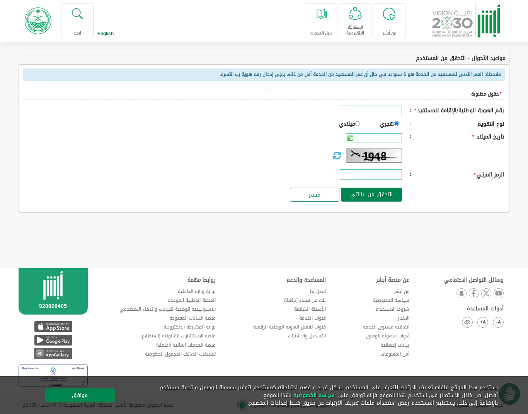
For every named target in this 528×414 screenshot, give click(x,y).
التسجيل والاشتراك (307, 336)
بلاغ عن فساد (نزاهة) (305, 300)
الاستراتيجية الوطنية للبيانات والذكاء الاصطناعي (167, 309)
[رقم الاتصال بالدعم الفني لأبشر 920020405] (53, 301)
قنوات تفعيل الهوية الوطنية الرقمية (289, 327)
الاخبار (403, 318)
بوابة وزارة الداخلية (197, 291)
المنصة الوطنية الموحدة (192, 300)
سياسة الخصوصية (391, 300)
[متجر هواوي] (53, 353)
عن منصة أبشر (392, 280)
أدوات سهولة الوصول (387, 336)
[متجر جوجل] (53, 340)
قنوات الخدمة (312, 318)
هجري (387, 124)
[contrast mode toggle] (467, 322)
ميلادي (347, 124)
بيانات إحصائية (395, 345)
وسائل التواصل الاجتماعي (474, 280)
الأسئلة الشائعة (310, 309)
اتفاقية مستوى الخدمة (386, 327)
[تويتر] (485, 293)
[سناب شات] (461, 293)
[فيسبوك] (473, 293)
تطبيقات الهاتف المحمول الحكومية (180, 354)
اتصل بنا (318, 291)
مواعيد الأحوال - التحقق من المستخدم (461, 58)
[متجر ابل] (53, 326)
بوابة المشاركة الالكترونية (190, 327)
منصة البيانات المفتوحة (192, 318)
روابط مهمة (201, 280)
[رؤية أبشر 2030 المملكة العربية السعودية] (466, 18)
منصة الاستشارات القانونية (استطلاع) (178, 336)
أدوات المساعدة (485, 309)
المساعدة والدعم (306, 280)
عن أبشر (401, 291)
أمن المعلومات (395, 354)
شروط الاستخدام (392, 309)
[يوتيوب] (498, 293)
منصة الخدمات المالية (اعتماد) (186, 345)
